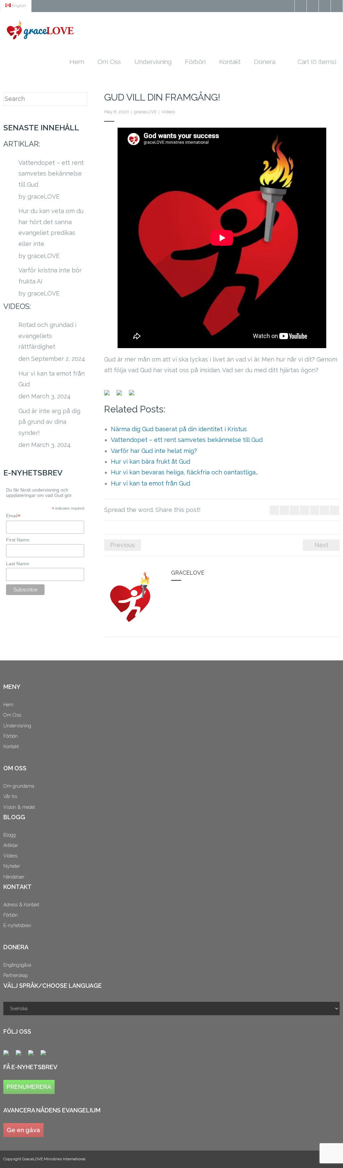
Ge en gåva (23, 1129)
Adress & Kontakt (21, 904)
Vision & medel (19, 807)
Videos (168, 111)
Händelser (13, 877)
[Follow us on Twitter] (21, 1055)
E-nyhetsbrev (17, 925)
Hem (8, 704)
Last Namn (17, 563)
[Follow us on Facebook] (8, 1055)
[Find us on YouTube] (33, 1055)
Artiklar (10, 845)
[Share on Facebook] (109, 395)
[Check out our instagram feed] (46, 1055)
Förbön (10, 736)
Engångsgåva (17, 965)
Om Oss (12, 715)
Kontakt (11, 746)
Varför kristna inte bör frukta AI (50, 275)
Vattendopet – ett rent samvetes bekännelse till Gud (51, 173)
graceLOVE (145, 111)
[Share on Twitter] (122, 395)
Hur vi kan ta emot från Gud (51, 379)
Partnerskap (15, 975)
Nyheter (11, 866)
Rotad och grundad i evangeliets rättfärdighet (47, 335)
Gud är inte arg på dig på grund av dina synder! (49, 421)
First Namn (17, 539)
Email (13, 516)
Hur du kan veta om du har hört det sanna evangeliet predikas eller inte (50, 227)
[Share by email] (134, 395)
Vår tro (10, 796)
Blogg (9, 835)
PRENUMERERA (29, 1086)
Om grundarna (18, 786)
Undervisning (17, 725)
